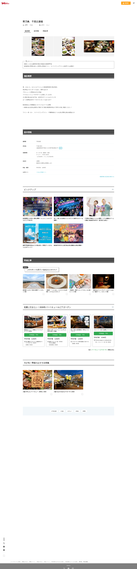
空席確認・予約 (33, 334)
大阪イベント (47, 561)
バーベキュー (95, 350)
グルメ (70, 411)
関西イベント (32, 561)
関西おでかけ (25, 561)
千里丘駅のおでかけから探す (57, 561)
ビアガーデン (104, 350)
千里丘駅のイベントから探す (71, 561)
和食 (77, 411)
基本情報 (28, 132)
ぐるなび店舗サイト (41, 172)
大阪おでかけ (39, 561)
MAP (60, 148)
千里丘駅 (54, 411)
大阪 (62, 411)
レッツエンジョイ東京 (15, 561)
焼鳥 (84, 411)
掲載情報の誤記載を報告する (107, 176)
